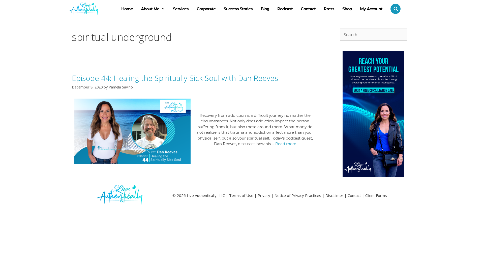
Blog (265, 9)
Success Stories (238, 9)
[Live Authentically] (84, 9)
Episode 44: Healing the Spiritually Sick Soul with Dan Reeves (175, 78)
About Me (150, 9)
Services (181, 9)
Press (329, 9)
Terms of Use (241, 195)
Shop (347, 9)
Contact (308, 9)
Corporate (206, 9)
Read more (285, 143)
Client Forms (376, 195)
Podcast (285, 9)
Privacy (264, 195)
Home (127, 9)
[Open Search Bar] (393, 9)
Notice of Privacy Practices (298, 195)
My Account (371, 9)
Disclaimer (334, 195)
